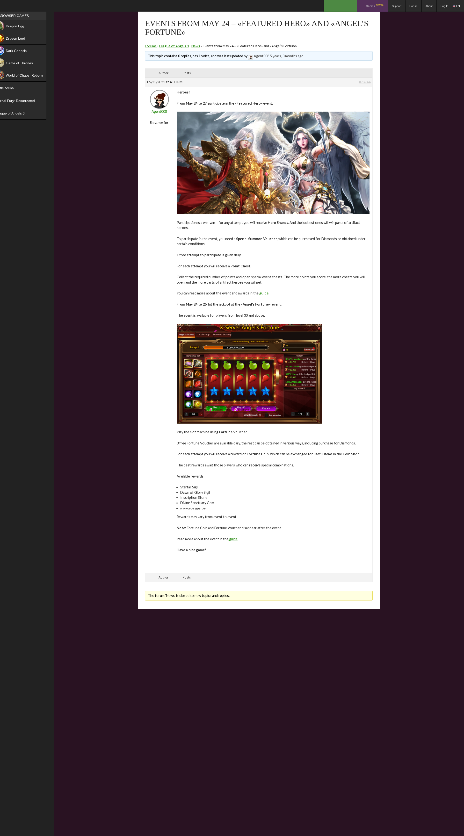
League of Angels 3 (174, 46)
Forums (151, 46)
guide (233, 539)
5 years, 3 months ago (287, 56)
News (195, 46)
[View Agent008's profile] (250, 56)
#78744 (364, 82)
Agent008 (261, 56)
